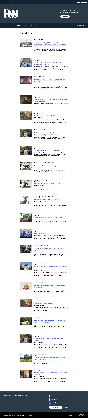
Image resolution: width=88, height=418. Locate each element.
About (26, 25)
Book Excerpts (17, 25)
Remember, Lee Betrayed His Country (46, 199)
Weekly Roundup (55, 404)
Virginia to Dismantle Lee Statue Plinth (46, 150)
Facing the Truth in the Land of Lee (45, 115)
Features (8, 25)
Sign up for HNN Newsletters (27, 415)
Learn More (66, 407)
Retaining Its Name (40, 233)
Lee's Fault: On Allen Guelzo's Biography (46, 166)
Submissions (34, 25)
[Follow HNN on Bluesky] (83, 25)
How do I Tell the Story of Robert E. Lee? (47, 183)
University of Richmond (82, 2)
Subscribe (65, 16)
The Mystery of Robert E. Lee (43, 303)
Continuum (54, 402)
